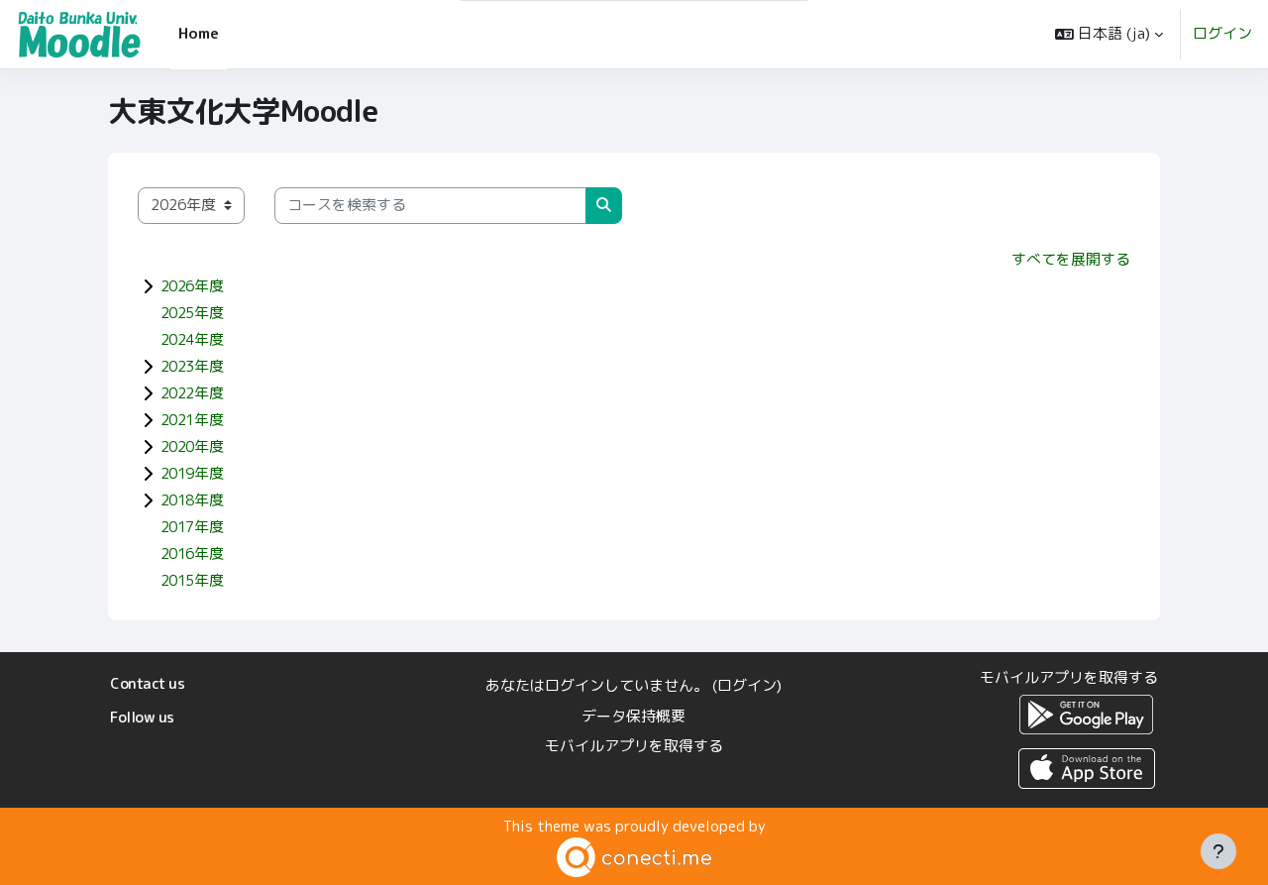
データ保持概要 (633, 716)
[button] (1109, 34)
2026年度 (191, 286)
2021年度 (191, 419)
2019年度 (191, 473)
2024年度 (191, 339)
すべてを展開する (1070, 259)
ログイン (1222, 33)
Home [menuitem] (198, 33)
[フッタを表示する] (1218, 851)
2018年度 (191, 500)
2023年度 (191, 366)
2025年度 (191, 312)
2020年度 (191, 446)
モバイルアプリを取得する (634, 745)
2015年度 (191, 580)
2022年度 (191, 393)
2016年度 (191, 553)
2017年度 (191, 526)
